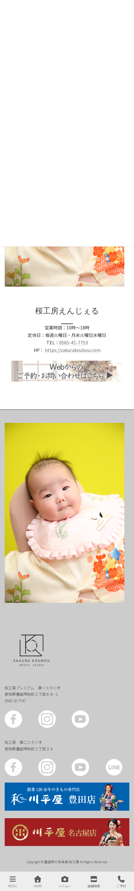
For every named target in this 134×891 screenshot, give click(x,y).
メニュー (65, 885)
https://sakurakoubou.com (73, 350)
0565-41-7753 (73, 342)
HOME (38, 885)
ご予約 (121, 885)
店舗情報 (94, 885)
